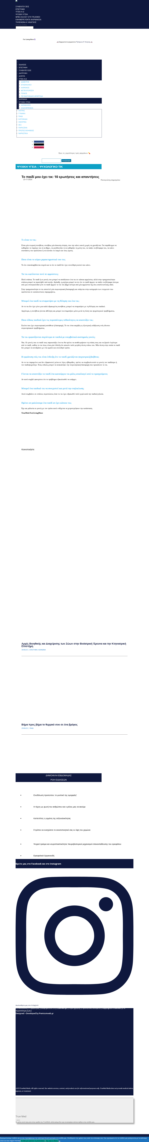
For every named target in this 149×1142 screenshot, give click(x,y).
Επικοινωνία (22, 1008)
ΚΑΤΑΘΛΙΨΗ (26, 105)
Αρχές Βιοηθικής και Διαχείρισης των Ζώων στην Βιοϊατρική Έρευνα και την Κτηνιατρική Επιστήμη (73, 645)
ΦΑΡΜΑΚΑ (23, 99)
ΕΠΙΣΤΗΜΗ (23, 67)
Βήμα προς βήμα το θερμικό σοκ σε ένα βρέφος (49, 724)
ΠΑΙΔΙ (20, 116)
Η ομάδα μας (33, 1008)
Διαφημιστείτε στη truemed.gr (54, 1008)
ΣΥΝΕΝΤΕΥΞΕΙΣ (25, 70)
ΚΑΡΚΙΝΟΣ (25, 88)
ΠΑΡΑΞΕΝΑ (22, 128)
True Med (21, 1116)
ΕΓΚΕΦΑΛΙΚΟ (26, 85)
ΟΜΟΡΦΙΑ (22, 122)
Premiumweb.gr (46, 1013)
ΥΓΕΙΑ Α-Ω (23, 79)
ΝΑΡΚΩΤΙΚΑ (23, 133)
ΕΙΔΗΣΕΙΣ (22, 65)
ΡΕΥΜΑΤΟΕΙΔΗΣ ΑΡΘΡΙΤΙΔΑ (32, 96)
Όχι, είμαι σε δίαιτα (52, 1141)
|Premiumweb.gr (46, 1135)
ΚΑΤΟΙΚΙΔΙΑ (22, 119)
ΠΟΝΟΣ (24, 93)
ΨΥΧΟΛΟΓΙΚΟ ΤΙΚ (51, 166)
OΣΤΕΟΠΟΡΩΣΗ (27, 90)
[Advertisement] (70, 431)
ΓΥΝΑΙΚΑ (21, 113)
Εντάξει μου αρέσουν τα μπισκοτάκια (32, 1141)
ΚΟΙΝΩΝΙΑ (42, 650)
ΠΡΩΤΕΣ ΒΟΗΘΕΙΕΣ (26, 130)
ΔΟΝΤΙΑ (22, 76)
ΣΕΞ (20, 125)
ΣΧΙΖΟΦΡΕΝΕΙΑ (27, 108)
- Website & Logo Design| (57, 1135)
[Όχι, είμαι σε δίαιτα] (59, 1141)
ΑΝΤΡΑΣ (21, 110)
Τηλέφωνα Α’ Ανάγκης (83, 42)
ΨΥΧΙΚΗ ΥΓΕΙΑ (24, 102)
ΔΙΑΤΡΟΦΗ (23, 73)
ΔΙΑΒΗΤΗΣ (25, 82)
